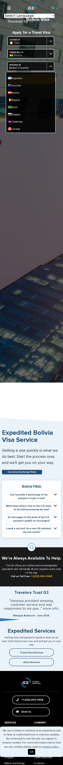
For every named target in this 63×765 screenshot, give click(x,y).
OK (31, 752)
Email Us (26, 712)
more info (50, 608)
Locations (39, 763)
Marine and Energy (15, 763)
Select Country (19, 68)
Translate (43, 22)
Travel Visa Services (31, 652)
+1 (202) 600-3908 (41, 576)
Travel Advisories (43, 757)
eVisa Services (31, 662)
